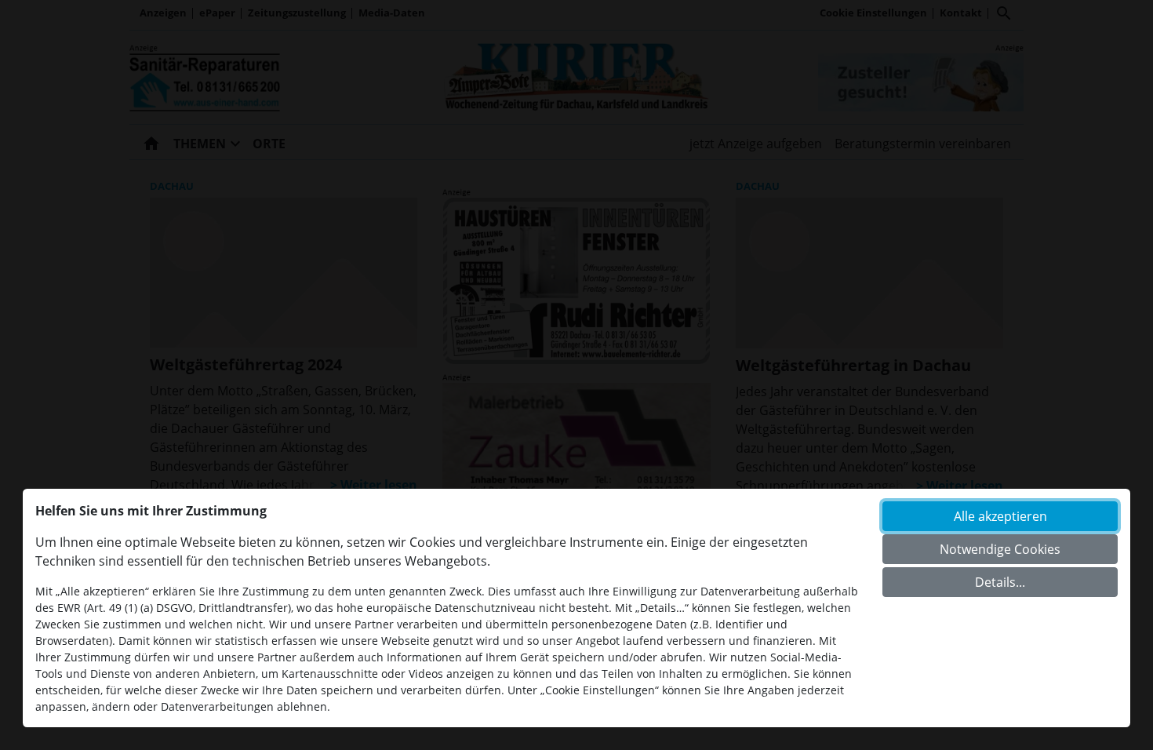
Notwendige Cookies (1000, 549)
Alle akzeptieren (1000, 516)
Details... (1000, 582)
